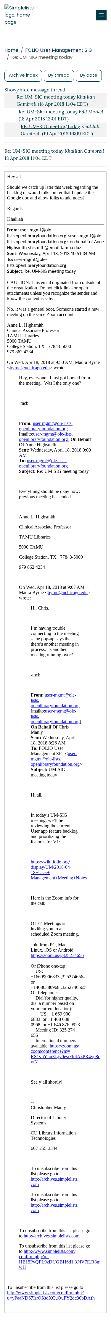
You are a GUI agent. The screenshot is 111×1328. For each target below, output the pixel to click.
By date (88, 75)
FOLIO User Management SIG (58, 50)
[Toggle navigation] (101, 15)
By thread (59, 75)
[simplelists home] (22, 15)
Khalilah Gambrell (84, 151)
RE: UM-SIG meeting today (50, 126)
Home (11, 50)
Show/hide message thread (34, 90)
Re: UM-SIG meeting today (48, 112)
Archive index (23, 75)
